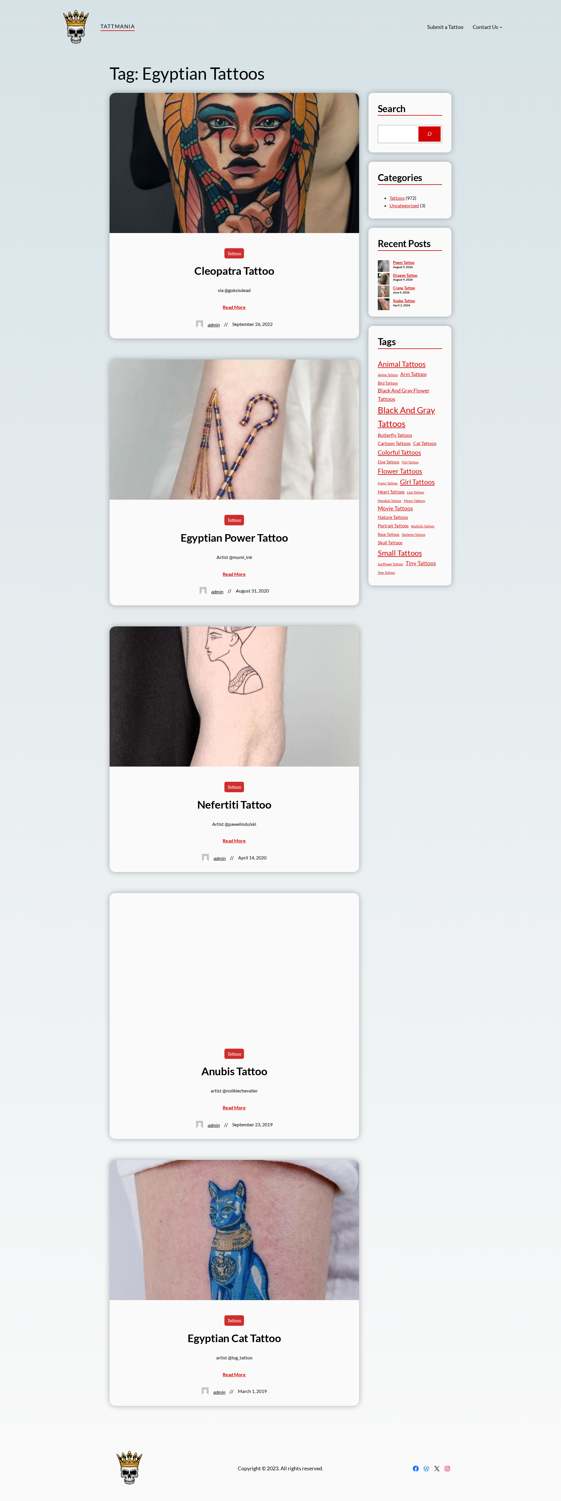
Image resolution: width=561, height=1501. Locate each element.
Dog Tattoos (388, 461)
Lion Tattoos (415, 492)
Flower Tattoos (400, 471)
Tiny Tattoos (421, 563)
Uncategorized (404, 205)
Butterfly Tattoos (395, 435)
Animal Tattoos (402, 363)
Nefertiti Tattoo (234, 804)
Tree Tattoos (386, 572)
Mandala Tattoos (389, 501)
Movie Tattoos (395, 508)
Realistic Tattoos (422, 526)
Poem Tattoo (403, 262)
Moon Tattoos (414, 500)
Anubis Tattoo (234, 1071)
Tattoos (234, 253)
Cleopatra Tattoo (234, 270)
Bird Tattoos (388, 383)
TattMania (118, 26)
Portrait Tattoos (393, 525)
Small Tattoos (400, 552)
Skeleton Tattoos (413, 534)
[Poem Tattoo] (383, 266)
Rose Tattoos (388, 534)
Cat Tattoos (425, 443)
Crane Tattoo (404, 288)
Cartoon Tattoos (394, 443)
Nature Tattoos (393, 517)
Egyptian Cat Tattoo (234, 1338)
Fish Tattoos (410, 462)
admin (214, 324)
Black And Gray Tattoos (406, 417)
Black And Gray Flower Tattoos (404, 395)
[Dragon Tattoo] (383, 279)
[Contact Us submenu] (501, 27)
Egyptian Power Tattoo (234, 537)
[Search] (429, 134)
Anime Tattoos (388, 375)
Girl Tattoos (417, 482)
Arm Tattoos (413, 374)
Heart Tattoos (391, 491)
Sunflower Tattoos (390, 564)
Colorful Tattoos (399, 452)
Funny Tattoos (388, 483)
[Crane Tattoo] (383, 292)
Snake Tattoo (404, 300)
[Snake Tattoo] (383, 304)
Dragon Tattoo (405, 275)
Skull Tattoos (390, 542)
